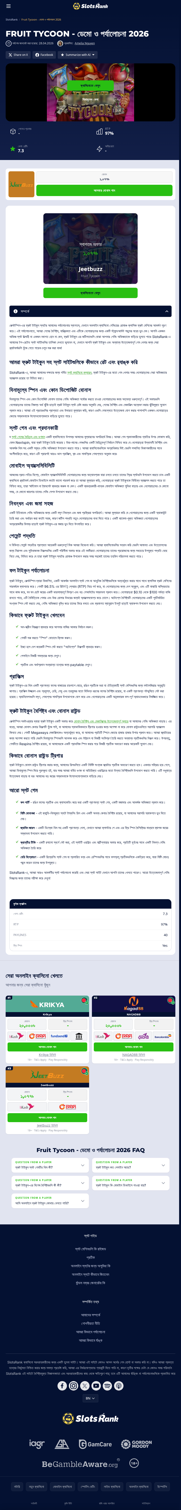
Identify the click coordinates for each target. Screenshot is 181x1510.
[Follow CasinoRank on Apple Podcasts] (118, 1402)
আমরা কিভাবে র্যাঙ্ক (89, 1351)
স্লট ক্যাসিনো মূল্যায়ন (79, 372)
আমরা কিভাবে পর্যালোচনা (89, 1343)
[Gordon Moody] (135, 1461)
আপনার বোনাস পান (104, 190)
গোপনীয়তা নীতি (89, 1334)
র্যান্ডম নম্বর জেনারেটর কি (89, 1294)
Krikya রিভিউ (47, 1054)
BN (87, 1415)
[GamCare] (94, 1461)
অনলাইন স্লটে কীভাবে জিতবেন (89, 1285)
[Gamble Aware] (80, 1480)
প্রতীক (90, 1268)
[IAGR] (36, 1461)
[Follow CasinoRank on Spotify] (106, 1402)
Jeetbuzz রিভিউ (47, 1125)
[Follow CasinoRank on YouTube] (95, 1402)
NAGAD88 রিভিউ (133, 1054)
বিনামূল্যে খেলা (90, 99)
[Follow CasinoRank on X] (84, 1402)
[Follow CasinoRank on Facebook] (61, 1402)
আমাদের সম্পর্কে (89, 1326)
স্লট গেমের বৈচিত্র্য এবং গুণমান (28, 437)
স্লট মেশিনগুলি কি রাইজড (89, 1260)
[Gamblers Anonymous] (61, 1461)
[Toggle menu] (8, 6)
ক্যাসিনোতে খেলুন (90, 85)
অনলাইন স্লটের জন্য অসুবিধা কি (89, 1277)
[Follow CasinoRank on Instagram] (72, 1402)
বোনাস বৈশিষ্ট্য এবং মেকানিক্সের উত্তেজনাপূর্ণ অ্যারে (101, 721)
